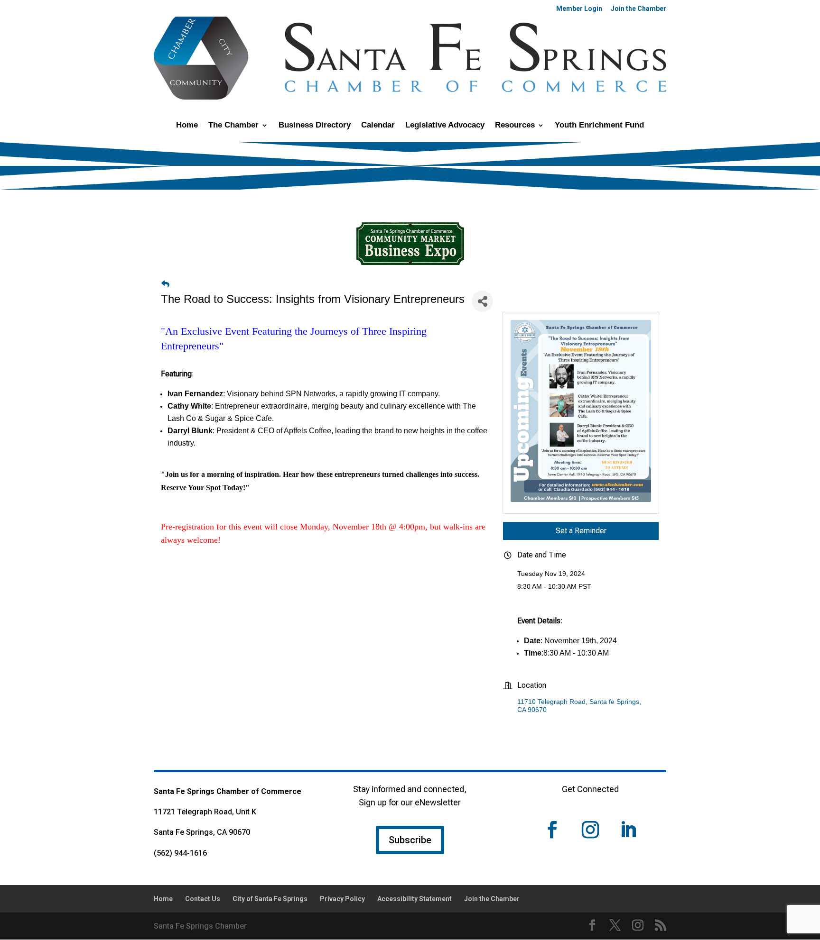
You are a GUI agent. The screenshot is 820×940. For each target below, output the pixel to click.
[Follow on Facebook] (552, 829)
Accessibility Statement (414, 899)
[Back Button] (165, 284)
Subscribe (410, 840)
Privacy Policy (342, 899)
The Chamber (233, 125)
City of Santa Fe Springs (270, 899)
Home (187, 125)
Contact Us (202, 899)
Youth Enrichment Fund (599, 125)
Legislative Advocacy (445, 125)
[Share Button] (482, 301)
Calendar (378, 125)
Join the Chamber (638, 8)
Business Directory (315, 125)
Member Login (579, 8)
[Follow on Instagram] (590, 829)
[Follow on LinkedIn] (628, 829)
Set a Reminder (581, 530)
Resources (515, 125)
